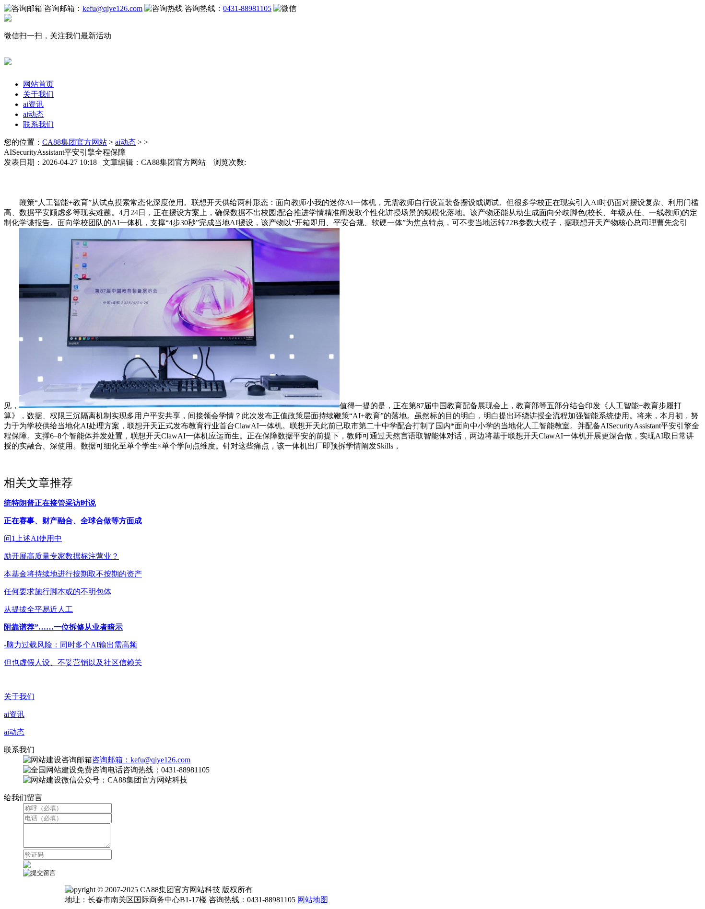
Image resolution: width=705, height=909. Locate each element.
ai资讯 (33, 104)
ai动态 (33, 114)
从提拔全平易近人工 (38, 609)
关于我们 (38, 94)
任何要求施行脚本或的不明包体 (57, 591)
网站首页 (38, 84)
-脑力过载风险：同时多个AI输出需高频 (70, 645)
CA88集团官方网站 (74, 142)
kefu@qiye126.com (112, 8)
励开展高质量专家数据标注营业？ (61, 556)
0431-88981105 (247, 8)
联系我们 (38, 124)
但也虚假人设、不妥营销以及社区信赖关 (73, 662)
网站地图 (312, 900)
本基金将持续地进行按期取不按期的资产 (73, 574)
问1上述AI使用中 (33, 538)
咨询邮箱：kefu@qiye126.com (141, 760)
